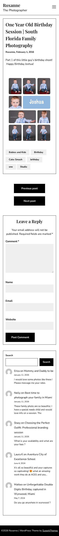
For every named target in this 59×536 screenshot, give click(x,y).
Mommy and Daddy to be (38, 371)
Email (9, 301)
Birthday (38, 152)
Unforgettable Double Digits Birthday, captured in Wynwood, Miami (33, 489)
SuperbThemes (50, 530)
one (11, 166)
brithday (34, 159)
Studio (23, 166)
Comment (12, 241)
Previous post (29, 188)
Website (11, 319)
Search (9, 355)
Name (9, 282)
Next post (30, 201)
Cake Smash (15, 159)
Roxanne (11, 5)
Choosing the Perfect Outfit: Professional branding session (32, 427)
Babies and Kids (17, 152)
